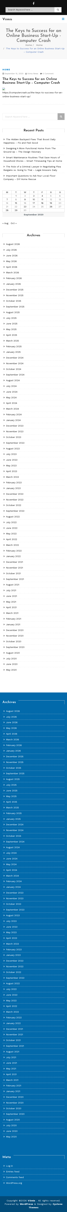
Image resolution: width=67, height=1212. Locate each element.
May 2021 (11, 601)
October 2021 (13, 573)
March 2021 (12, 613)
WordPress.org (14, 1183)
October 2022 (13, 505)
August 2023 (13, 448)
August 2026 (13, 244)
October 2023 (13, 437)
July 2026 (11, 250)
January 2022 (13, 556)
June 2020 (12, 664)
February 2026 (14, 278)
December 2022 (14, 494)
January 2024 (13, 420)
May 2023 (11, 465)
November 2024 (14, 363)
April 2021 (11, 607)
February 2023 (14, 482)
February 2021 (13, 618)
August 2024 (13, 380)
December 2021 (14, 562)
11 (42, 199)
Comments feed (15, 1177)
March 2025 (12, 340)
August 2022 (13, 516)
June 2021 (11, 596)
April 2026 (11, 267)
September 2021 (15, 579)
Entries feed (12, 1171)
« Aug (5, 223)
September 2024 (15, 374)
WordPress (26, 1204)
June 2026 (12, 255)
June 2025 (11, 323)
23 (25, 206)
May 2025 (11, 329)
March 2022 (12, 545)
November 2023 (14, 431)
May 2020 (11, 669)
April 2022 (11, 539)
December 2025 (14, 289)
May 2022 (11, 533)
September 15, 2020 (13, 74)
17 (34, 203)
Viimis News (32, 74)
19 (51, 203)
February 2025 (14, 346)
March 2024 (12, 408)
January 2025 (13, 352)
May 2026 (11, 261)
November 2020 (15, 635)
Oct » (14, 223)
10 (34, 199)
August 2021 (12, 584)
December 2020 (15, 630)
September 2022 (15, 511)
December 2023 (14, 425)
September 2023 (15, 443)
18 (42, 203)
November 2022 (14, 499)
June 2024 (11, 391)
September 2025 (15, 306)
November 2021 (14, 567)
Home (28, 45)
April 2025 (11, 335)
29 (16, 210)
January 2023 (13, 488)
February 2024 (14, 414)
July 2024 (11, 386)
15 (16, 203)
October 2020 (13, 641)
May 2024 (11, 397)
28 (7, 210)
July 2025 (11, 318)
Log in (9, 1166)
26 (51, 206)
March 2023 (12, 477)
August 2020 (13, 653)
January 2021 (13, 624)
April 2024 (11, 403)
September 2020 (15, 647)
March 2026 (12, 272)
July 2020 (11, 658)
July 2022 (11, 522)
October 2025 (13, 301)
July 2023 (11, 454)
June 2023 (11, 459)
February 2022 (14, 550)
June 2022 (11, 528)
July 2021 (11, 590)
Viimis (32, 1200)
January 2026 (13, 284)
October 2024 (13, 369)
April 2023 (11, 471)
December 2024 (14, 357)
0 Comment (48, 74)
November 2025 (14, 295)
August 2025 (13, 312)
